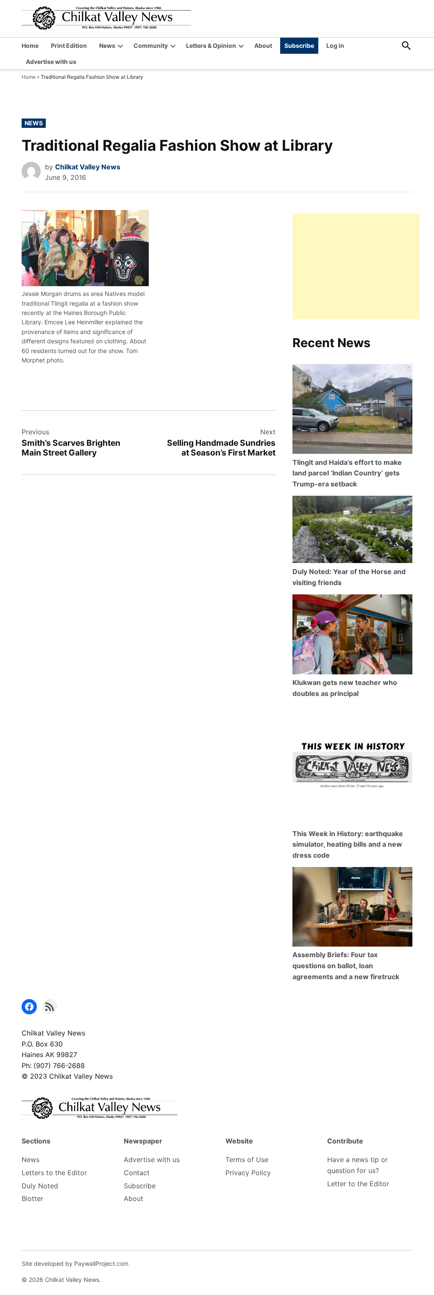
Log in (335, 45)
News (107, 45)
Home (30, 45)
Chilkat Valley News (87, 167)
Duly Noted (40, 1186)
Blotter (32, 1198)
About (263, 45)
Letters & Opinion (211, 45)
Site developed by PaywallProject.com (75, 1263)
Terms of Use (246, 1159)
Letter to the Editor (358, 1183)
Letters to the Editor (54, 1172)
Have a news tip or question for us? (357, 1165)
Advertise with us (51, 61)
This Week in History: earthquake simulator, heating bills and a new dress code (347, 844)
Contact (137, 1172)
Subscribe (299, 45)
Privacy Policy (248, 1172)
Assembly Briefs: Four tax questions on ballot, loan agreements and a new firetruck (345, 965)
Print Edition (69, 45)
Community (151, 45)
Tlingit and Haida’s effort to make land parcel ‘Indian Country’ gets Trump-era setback (347, 473)
